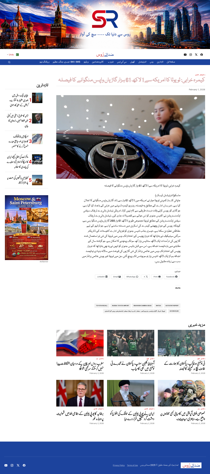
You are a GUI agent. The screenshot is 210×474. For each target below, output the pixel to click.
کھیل (198, 359)
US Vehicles (174, 311)
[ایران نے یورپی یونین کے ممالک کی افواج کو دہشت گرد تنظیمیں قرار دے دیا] (130, 393)
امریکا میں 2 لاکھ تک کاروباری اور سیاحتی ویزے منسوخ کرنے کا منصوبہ (18, 141)
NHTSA (158, 305)
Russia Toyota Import (120, 305)
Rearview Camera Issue (142, 305)
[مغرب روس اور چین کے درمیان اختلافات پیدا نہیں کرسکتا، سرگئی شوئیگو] (80, 343)
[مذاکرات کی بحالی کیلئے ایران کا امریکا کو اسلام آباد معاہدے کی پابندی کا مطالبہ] (37, 159)
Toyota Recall (101, 305)
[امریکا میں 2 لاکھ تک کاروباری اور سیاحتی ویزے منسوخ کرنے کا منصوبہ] (37, 139)
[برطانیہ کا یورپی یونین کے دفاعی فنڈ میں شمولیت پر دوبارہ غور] (80, 393)
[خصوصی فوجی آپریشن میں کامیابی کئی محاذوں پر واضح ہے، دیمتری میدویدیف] (181, 393)
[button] (9, 62)
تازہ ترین (197, 75)
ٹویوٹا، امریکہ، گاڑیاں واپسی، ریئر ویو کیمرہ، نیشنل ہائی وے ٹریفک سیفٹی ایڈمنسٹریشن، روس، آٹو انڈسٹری (135, 311)
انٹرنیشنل (202, 75)
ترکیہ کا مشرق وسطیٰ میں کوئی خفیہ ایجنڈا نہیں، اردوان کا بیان (17, 120)
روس (97, 359)
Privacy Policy (119, 465)
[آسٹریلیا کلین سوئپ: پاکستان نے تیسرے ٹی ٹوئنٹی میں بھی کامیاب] (130, 343)
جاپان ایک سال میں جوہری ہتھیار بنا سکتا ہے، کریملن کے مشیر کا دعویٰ (18, 100)
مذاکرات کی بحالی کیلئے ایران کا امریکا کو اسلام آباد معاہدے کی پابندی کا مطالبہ (17, 161)
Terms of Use (132, 465)
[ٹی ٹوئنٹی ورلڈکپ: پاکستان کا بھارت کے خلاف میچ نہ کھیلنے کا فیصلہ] (181, 343)
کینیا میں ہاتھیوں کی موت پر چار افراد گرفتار (17, 180)
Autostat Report (172, 305)
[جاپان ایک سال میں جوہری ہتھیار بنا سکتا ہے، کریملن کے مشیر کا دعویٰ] (37, 98)
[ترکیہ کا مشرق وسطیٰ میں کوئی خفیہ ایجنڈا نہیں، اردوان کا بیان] (37, 118)
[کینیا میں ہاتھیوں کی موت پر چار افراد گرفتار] (37, 180)
